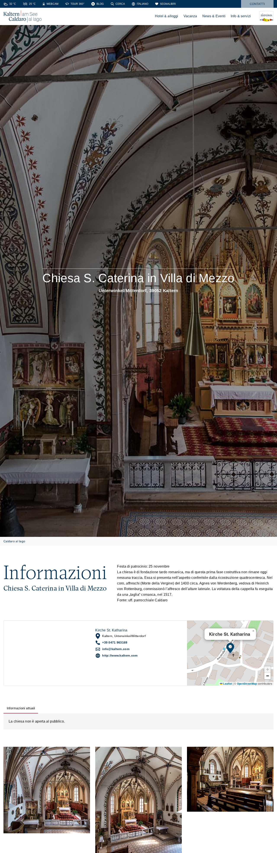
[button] (230, 648)
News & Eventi (213, 16)
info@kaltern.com (115, 649)
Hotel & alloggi (166, 16)
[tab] (20, 708)
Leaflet (227, 684)
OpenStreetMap (247, 684)
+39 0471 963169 (114, 642)
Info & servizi (241, 16)
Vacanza (190, 16)
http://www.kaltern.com (119, 655)
